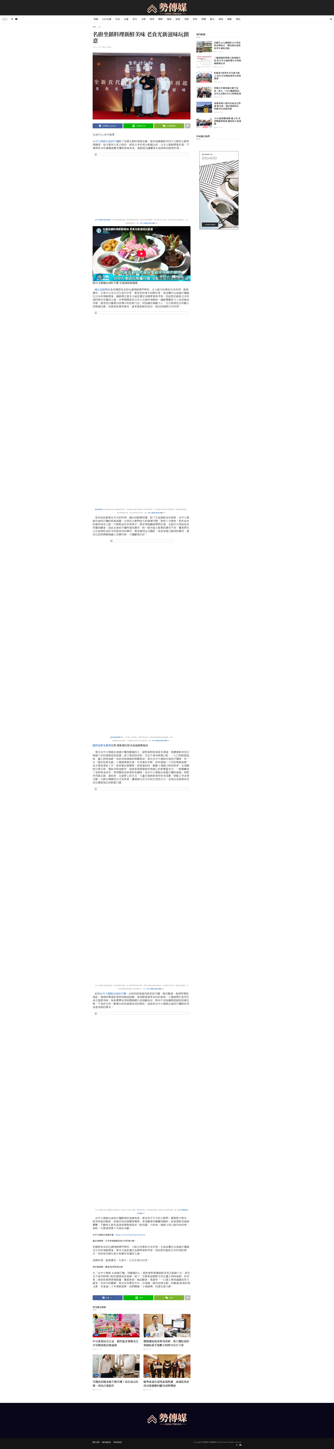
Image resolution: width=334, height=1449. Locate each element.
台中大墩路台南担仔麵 (106, 141)
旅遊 (178, 19)
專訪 (238, 19)
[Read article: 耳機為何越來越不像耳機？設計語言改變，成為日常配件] (116, 1366)
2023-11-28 (97, 47)
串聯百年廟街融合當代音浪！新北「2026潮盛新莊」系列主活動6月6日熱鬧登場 (227, 90)
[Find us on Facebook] (12, 19)
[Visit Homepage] (167, 8)
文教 (143, 19)
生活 (117, 19)
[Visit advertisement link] (218, 190)
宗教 (186, 19)
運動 (229, 19)
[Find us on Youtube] (16, 19)
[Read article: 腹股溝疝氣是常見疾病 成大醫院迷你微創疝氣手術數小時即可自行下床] (167, 1325)
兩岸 (152, 19)
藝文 (212, 19)
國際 (160, 19)
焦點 (96, 19)
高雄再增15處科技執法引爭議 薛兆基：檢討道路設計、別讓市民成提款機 (227, 105)
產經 (221, 19)
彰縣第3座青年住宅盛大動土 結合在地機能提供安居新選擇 (227, 75)
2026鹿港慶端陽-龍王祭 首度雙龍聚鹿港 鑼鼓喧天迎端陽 (227, 121)
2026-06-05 (219, 52)
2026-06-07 (219, 127)
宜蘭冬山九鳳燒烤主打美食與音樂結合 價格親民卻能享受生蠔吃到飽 (227, 45)
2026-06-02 (219, 97)
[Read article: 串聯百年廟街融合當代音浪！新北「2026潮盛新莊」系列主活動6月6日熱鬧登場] (204, 92)
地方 (135, 19)
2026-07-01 (98, 1349)
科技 (195, 19)
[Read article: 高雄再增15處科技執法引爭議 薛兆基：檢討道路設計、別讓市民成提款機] (204, 107)
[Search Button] (331, 19)
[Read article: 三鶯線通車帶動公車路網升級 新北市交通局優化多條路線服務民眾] (204, 61)
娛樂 (203, 19)
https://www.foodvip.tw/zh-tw (130, 1234)
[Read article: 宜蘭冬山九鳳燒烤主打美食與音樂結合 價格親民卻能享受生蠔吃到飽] (204, 46)
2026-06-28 (219, 67)
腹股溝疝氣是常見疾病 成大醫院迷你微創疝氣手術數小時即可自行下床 (166, 1343)
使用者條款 (117, 1442)
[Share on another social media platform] (187, 125)
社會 (126, 19)
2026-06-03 (219, 112)
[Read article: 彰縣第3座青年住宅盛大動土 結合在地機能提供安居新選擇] (204, 77)
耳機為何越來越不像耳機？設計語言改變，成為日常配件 (115, 1383)
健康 (169, 19)
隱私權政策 (106, 1442)
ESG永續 (106, 19)
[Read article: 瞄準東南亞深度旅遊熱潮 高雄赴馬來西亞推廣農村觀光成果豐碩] (167, 1366)
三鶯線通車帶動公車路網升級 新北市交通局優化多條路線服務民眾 (227, 60)
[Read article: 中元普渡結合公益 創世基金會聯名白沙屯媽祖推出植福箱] (116, 1325)
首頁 (94, 27)
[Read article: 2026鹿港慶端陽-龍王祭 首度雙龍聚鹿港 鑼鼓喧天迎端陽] (204, 122)
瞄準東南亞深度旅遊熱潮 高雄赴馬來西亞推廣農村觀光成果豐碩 (166, 1383)
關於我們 (96, 1442)
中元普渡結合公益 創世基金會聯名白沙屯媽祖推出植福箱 (115, 1343)
